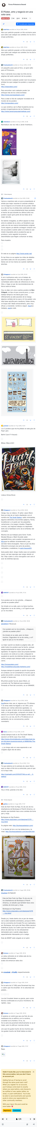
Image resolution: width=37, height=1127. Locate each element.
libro (2, 541)
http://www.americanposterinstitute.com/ (15, 111)
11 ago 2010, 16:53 (21, 1013)
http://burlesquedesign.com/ (23, 825)
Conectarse (16, 1110)
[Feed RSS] (30, 18)
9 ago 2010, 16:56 (25, 890)
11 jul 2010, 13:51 (20, 425)
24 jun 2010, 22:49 (25, 65)
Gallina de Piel (5, 18)
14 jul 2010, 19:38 (23, 700)
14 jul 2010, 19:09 (25, 621)
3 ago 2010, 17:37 (20, 804)
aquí (9, 308)
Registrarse (7, 1110)
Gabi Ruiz (6, 29)
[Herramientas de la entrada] (34, 41)
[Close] (33, 1071)
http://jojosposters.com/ (9, 664)
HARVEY (6, 592)
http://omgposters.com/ (9, 103)
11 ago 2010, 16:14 (21, 953)
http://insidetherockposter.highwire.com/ (15, 667)
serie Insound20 (25, 548)
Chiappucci (6, 274)
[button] (3, 1124)
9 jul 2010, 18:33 (22, 274)
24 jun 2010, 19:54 (22, 29)
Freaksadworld (8, 65)
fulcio (5, 732)
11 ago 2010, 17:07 (23, 1046)
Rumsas (5, 953)
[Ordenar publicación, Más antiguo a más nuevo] (3, 24)
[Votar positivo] (24, 41)
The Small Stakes (15, 517)
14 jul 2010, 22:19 (19, 732)
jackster (5, 425)
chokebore (6, 121)
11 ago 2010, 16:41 (23, 982)
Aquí (29, 306)
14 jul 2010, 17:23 (21, 592)
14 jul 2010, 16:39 (23, 510)
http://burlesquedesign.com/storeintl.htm (20, 831)
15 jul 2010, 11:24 (25, 763)
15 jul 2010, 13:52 (21, 787)
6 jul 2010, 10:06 (24, 198)
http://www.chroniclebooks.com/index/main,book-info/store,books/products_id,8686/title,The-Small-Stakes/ (18, 741)
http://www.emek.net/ (24, 253)
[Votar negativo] (30, 41)
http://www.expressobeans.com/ (13, 95)
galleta (5, 804)
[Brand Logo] (4, 4)
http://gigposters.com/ (9, 87)
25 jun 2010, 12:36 (22, 121)
